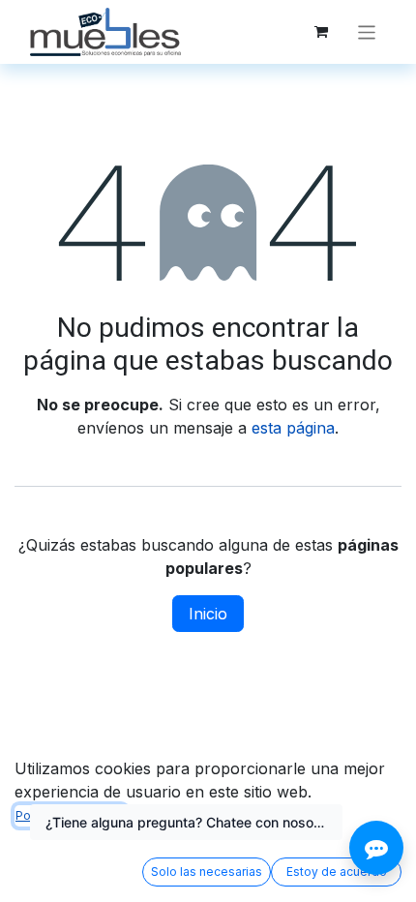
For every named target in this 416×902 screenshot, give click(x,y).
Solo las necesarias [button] (206, 871)
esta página (293, 427)
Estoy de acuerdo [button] (336, 871)
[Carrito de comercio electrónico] (321, 32)
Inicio (208, 613)
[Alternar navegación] (367, 31)
